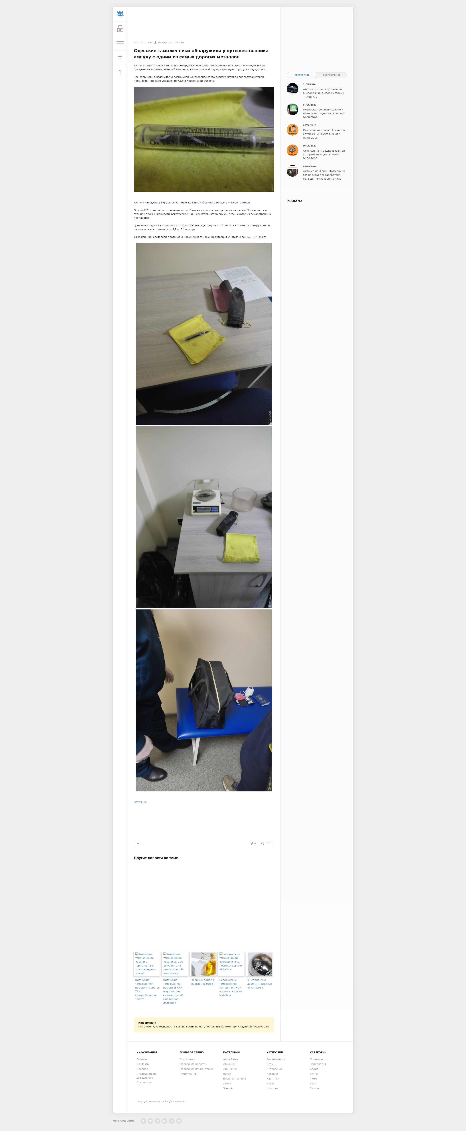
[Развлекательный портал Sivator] (120, 14)
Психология (318, 1064)
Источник (140, 802)
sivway (162, 42)
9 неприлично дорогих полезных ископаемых (259, 984)
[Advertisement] (204, 24)
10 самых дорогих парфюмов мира (203, 982)
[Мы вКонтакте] (143, 1121)
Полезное (316, 1059)
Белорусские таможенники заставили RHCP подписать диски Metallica (230, 988)
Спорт (314, 1069)
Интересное (274, 1069)
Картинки (272, 1079)
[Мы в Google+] (164, 1121)
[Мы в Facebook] (157, 1121)
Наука (270, 1084)
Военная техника (234, 1079)
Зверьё (227, 1088)
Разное (314, 1088)
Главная (142, 1059)
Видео (227, 1074)
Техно (314, 1074)
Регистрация (188, 1074)
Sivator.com (155, 1102)
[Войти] (120, 28)
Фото (313, 1079)
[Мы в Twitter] (150, 1121)
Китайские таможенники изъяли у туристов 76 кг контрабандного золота (147, 989)
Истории (272, 1074)
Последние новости (193, 1064)
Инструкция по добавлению (147, 1076)
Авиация (229, 1064)
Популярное (302, 75)
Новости (178, 42)
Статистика (144, 1083)
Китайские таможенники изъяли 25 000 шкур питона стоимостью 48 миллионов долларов (173, 991)
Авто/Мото (230, 1059)
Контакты (143, 1064)
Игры (269, 1064)
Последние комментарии (196, 1069)
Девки (227, 1084)
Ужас (313, 1084)
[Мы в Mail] (179, 1121)
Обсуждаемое (331, 75)
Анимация (230, 1069)
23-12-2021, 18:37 (143, 43)
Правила (142, 1069)
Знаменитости (275, 1059)
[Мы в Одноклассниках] (172, 1121)
